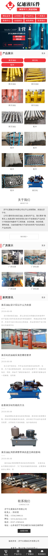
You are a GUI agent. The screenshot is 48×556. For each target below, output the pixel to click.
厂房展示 (41, 16)
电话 (6, 555)
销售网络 (30, 21)
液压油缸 (12, 60)
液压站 (35, 60)
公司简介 (18, 16)
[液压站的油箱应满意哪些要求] (24, 389)
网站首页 (6, 16)
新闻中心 (6, 21)
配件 (12, 65)
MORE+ (24, 237)
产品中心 (30, 16)
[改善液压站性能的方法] (24, 436)
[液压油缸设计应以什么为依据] (24, 339)
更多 (43, 53)
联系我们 (41, 21)
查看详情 (24, 531)
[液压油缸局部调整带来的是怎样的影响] (24, 483)
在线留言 (18, 21)
